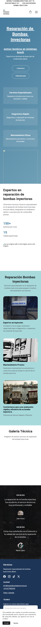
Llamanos (20, 68)
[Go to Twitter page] (18, 576)
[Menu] (36, 12)
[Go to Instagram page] (9, 576)
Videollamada (20, 76)
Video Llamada (8, 593)
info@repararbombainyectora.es (15, 586)
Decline (16, 623)
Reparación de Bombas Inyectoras (20, 34)
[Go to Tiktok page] (14, 576)
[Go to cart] (30, 12)
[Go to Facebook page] (4, 576)
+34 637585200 (9, 589)
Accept (6, 623)
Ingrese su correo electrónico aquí (16, 604)
